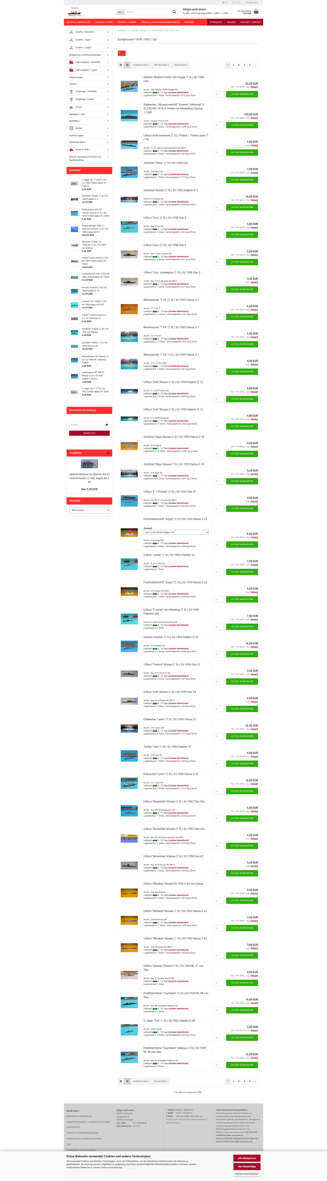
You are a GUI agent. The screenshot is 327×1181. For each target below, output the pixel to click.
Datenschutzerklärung (111, 1167)
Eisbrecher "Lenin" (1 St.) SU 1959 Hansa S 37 (171, 774)
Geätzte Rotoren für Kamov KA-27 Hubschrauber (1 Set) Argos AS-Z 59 (89, 478)
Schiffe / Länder (127, 22)
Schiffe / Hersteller (78, 22)
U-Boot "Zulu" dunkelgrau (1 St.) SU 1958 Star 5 (172, 272)
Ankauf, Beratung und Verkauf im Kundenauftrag (85, 158)
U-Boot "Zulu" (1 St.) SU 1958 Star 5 (165, 217)
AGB (68, 1144)
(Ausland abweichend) (178, 92)
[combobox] (141, 65)
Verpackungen (76, 77)
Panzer (78, 107)
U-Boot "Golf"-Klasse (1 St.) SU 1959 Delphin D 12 (173, 382)
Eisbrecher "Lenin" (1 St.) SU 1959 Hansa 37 (170, 719)
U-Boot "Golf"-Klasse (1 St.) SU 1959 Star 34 (170, 692)
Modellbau (74, 121)
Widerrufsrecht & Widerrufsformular (83, 1138)
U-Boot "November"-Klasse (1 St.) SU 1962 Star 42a (174, 801)
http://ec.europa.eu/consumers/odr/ (230, 1132)
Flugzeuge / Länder (84, 99)
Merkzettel (253, 2)
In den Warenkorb (242, 94)
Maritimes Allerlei (77, 142)
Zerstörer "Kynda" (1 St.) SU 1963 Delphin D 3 (171, 190)
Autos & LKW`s (82, 149)
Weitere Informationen (247, 1173)
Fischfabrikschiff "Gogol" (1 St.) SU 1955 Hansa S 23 (175, 519)
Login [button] (237, 2)
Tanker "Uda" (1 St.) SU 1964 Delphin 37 (167, 746)
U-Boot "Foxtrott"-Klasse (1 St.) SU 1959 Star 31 (172, 664)
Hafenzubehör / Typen (86, 70)
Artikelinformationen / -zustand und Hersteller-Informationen (88, 1124)
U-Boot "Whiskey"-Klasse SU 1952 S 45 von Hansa (173, 883)
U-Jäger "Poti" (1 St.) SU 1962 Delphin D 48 (169, 1020)
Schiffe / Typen (103, 22)
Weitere (189, 22)
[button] (225, 2)
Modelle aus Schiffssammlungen (160, 22)
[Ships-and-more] (88, 12)
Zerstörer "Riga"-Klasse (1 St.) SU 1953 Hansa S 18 (174, 436)
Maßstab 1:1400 (77, 114)
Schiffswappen (76, 135)
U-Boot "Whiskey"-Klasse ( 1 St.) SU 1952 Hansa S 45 (175, 911)
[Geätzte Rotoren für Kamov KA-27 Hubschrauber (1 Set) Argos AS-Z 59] (89, 463)
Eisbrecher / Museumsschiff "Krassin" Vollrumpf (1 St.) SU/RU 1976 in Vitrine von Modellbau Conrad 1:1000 (174, 108)
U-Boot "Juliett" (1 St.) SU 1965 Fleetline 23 (169, 555)
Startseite (216, 22)
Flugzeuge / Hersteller (86, 91)
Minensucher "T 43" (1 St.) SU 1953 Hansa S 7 (171, 300)
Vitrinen (72, 84)
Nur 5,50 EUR (89, 489)
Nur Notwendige (247, 1166)
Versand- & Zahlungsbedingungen (82, 1132)
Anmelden (89, 433)
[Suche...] (174, 12)
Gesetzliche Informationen (79, 1116)
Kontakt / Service (250, 22)
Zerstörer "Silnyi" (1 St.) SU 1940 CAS (166, 163)
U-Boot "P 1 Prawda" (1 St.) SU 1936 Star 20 (170, 491)
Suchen (231, 22)
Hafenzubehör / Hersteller (87, 62)
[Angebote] (108, 453)
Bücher (78, 128)
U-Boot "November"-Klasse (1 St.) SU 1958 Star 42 (173, 856)
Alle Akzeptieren (247, 1158)
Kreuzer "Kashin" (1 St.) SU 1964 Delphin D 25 (171, 637)
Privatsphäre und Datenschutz (80, 1150)
